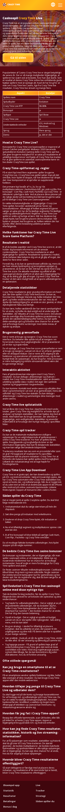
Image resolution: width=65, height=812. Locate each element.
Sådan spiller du (45, 801)
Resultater (9, 795)
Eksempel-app (11, 785)
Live (38, 785)
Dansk (53, 4)
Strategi (41, 795)
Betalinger (9, 801)
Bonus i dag (10, 806)
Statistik (8, 790)
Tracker (40, 790)
